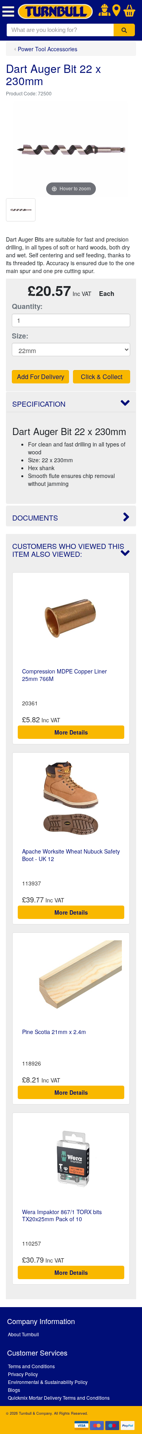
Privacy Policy (23, 1374)
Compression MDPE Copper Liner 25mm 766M (64, 674)
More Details (71, 732)
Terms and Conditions (31, 1366)
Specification (38, 403)
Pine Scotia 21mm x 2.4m (54, 1032)
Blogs (14, 1389)
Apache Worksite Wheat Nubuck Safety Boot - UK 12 (71, 854)
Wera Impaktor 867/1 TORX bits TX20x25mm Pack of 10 (62, 1215)
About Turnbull (23, 1334)
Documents (35, 517)
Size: (20, 336)
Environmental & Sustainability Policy (48, 1381)
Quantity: (27, 306)
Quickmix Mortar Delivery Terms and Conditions (59, 1397)
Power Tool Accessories (47, 49)
